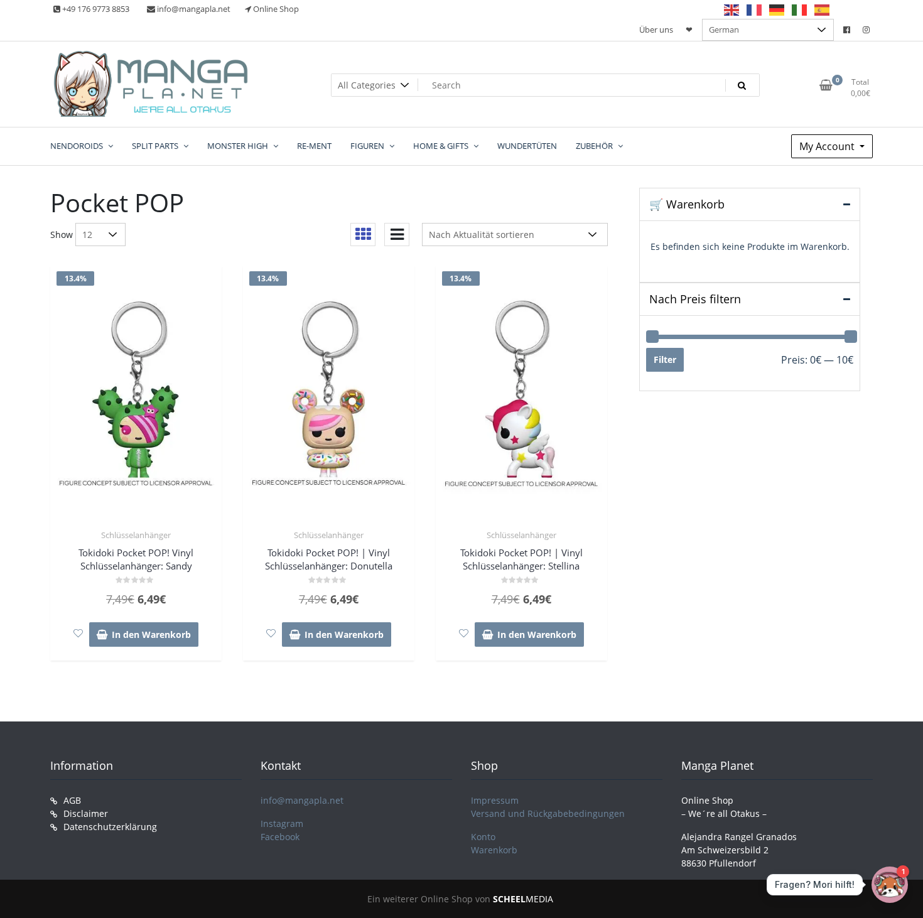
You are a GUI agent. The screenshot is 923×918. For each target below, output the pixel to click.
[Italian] (800, 9)
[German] (777, 9)
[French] (754, 9)
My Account (828, 146)
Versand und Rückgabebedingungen (548, 813)
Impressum (495, 800)
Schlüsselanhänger (136, 535)
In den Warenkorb (151, 634)
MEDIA (523, 899)
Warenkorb (494, 850)
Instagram (282, 823)
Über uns (656, 29)
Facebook (280, 837)
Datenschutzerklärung (110, 827)
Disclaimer (85, 813)
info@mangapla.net (302, 800)
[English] (732, 9)
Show (61, 234)
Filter (665, 359)
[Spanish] (822, 9)
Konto (483, 837)
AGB (72, 800)
